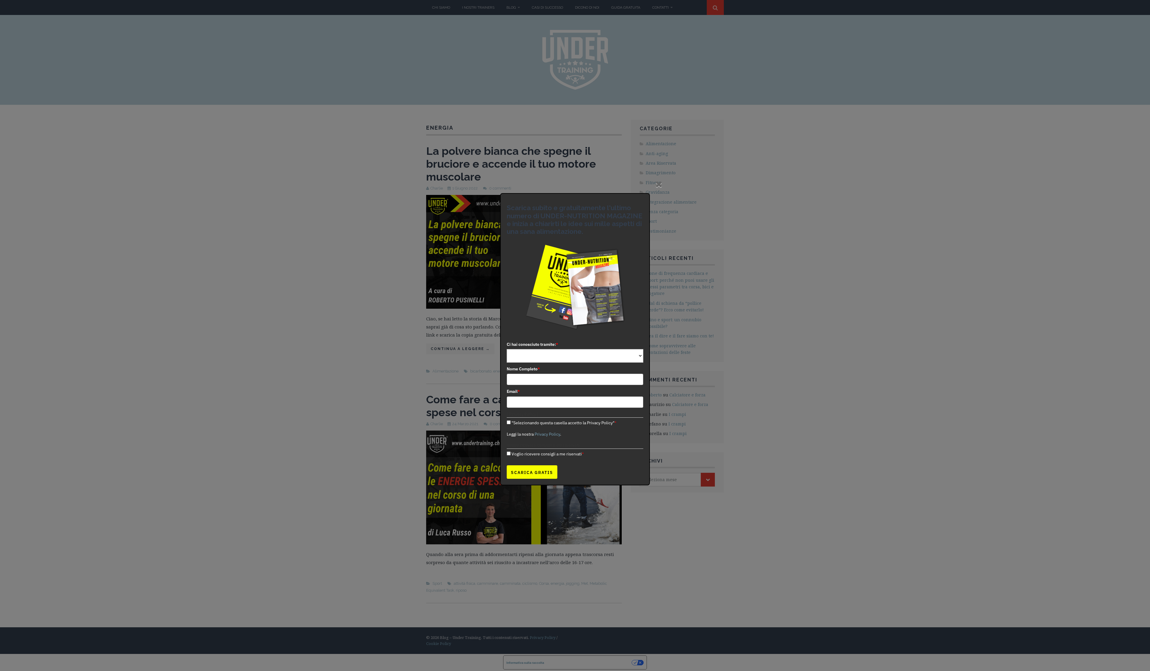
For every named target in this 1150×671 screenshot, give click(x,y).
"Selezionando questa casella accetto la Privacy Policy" (564, 422)
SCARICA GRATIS (532, 472)
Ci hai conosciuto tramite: (532, 344)
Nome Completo (523, 369)
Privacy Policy (547, 434)
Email (513, 391)
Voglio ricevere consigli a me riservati (548, 454)
